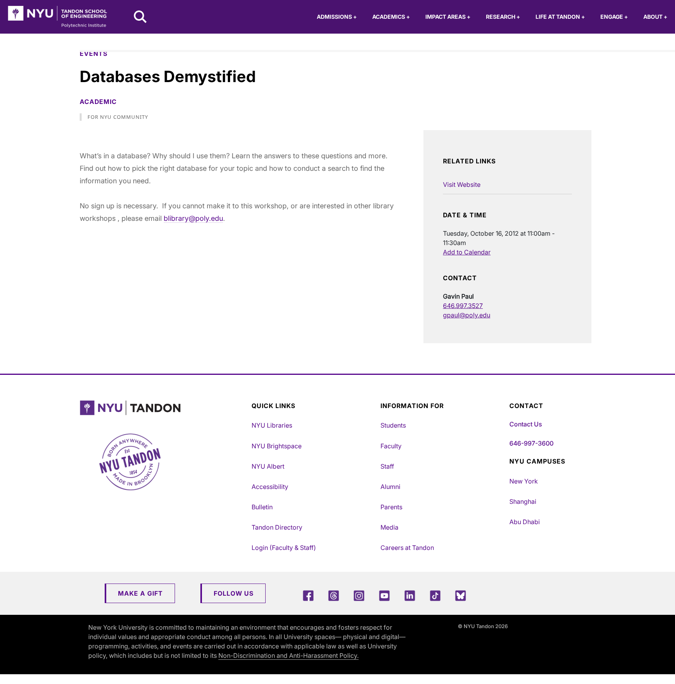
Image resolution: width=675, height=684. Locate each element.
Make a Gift (140, 593)
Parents (391, 507)
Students (393, 425)
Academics (391, 16)
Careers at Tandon (407, 547)
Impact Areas (447, 16)
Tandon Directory (277, 527)
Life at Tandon (560, 16)
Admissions (337, 16)
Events (93, 53)
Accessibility (270, 487)
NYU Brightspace (277, 446)
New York (523, 481)
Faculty (391, 446)
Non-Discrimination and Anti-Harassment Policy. (288, 655)
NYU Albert (268, 466)
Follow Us (234, 593)
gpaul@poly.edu (466, 315)
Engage (614, 16)
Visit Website (461, 184)
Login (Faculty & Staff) (284, 547)
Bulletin (262, 507)
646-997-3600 (531, 443)
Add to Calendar (467, 252)
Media (389, 527)
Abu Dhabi (524, 522)
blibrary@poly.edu (193, 218)
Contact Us (525, 424)
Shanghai (522, 501)
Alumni (390, 487)
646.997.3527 (463, 306)
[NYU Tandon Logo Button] (164, 407)
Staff (387, 466)
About (655, 16)
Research (503, 16)
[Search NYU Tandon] (140, 17)
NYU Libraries (272, 425)
